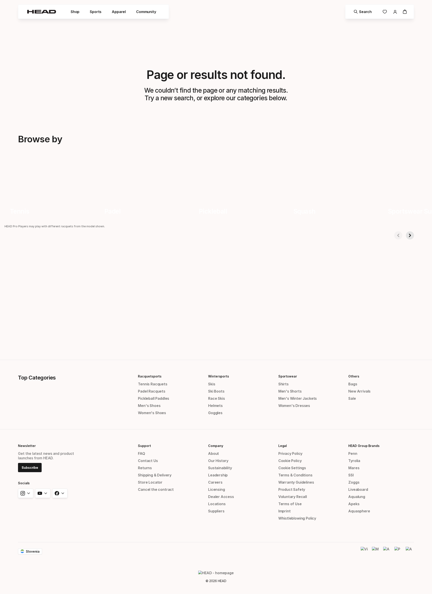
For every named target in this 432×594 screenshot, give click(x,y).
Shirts (283, 384)
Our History (218, 460)
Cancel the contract (156, 489)
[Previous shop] (398, 235)
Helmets (215, 405)
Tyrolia (354, 460)
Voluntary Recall (292, 496)
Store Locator (150, 482)
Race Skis (216, 398)
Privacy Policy (290, 453)
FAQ (141, 453)
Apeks (353, 504)
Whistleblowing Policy (297, 518)
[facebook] (60, 493)
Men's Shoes (149, 405)
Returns (145, 468)
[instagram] (25, 493)
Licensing (216, 489)
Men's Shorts (290, 391)
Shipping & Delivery (154, 475)
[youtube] (42, 493)
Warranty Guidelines (296, 482)
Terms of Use (290, 504)
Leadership (218, 475)
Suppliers (216, 511)
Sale (352, 398)
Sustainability (220, 468)
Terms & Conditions (295, 475)
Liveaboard (358, 489)
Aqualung (356, 496)
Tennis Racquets (152, 384)
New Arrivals (359, 391)
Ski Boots (216, 391)
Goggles (215, 413)
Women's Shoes (152, 413)
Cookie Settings (292, 468)
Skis (211, 384)
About (213, 453)
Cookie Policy (290, 460)
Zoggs (353, 482)
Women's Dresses (294, 405)
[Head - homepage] (41, 11)
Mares (353, 468)
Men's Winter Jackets (297, 398)
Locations (216, 504)
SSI (350, 475)
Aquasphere (359, 511)
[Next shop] (410, 235)
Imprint (284, 511)
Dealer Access (221, 496)
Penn (352, 453)
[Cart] (404, 11)
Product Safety (291, 489)
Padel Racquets (151, 391)
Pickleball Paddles (153, 398)
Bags (352, 384)
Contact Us (148, 460)
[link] (384, 11)
